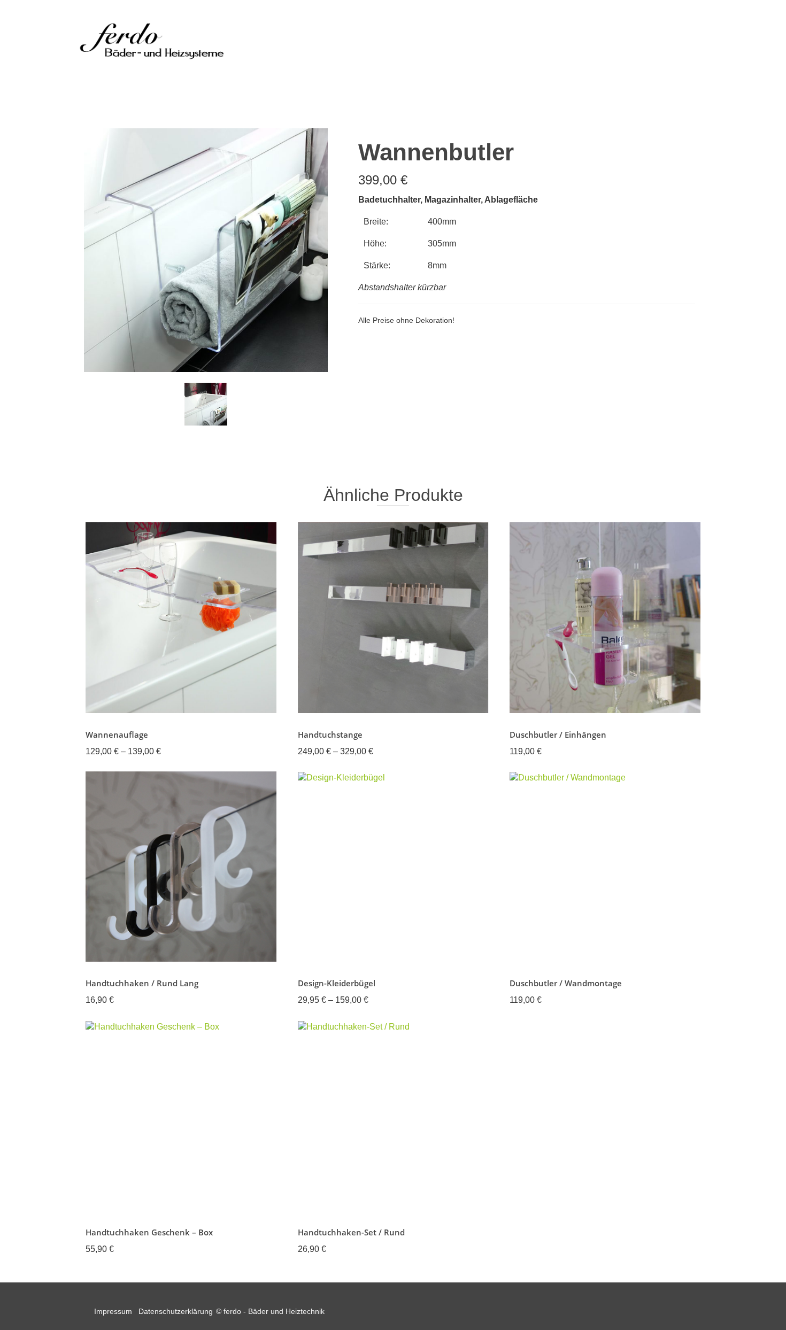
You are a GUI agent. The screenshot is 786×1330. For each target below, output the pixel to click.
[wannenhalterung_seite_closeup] (206, 249)
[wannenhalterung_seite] (205, 404)
